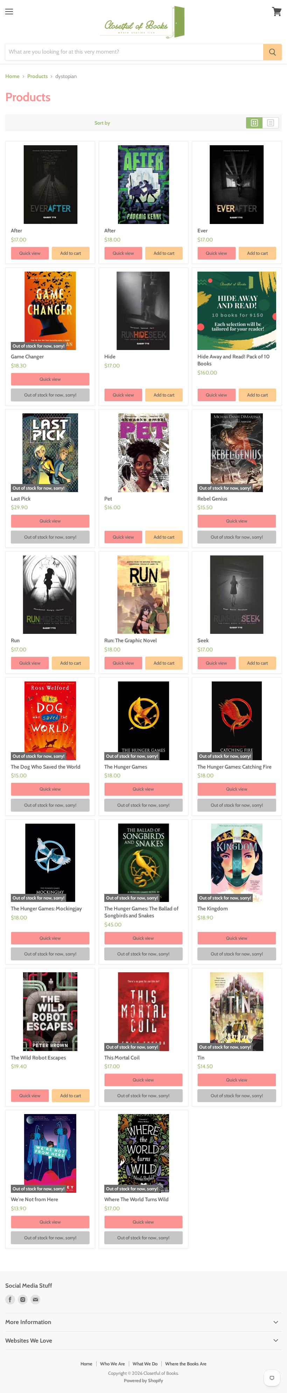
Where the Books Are (185, 1363)
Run (15, 640)
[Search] (272, 52)
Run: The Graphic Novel (130, 640)
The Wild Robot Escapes (38, 1058)
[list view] (270, 122)
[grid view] (254, 122)
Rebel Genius (212, 499)
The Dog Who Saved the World (45, 767)
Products (37, 76)
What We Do (145, 1363)
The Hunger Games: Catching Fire (234, 767)
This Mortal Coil (122, 1058)
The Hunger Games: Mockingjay (46, 908)
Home (12, 76)
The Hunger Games (125, 767)
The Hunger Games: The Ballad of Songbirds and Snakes (141, 912)
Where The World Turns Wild (136, 1199)
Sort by (102, 123)
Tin (200, 1058)
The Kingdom (212, 908)
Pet (108, 499)
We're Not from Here (34, 1199)
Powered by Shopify (143, 1380)
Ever (202, 230)
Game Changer (27, 357)
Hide (109, 357)
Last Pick (20, 499)
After (16, 230)
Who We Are (112, 1363)
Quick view (30, 253)
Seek (203, 640)
